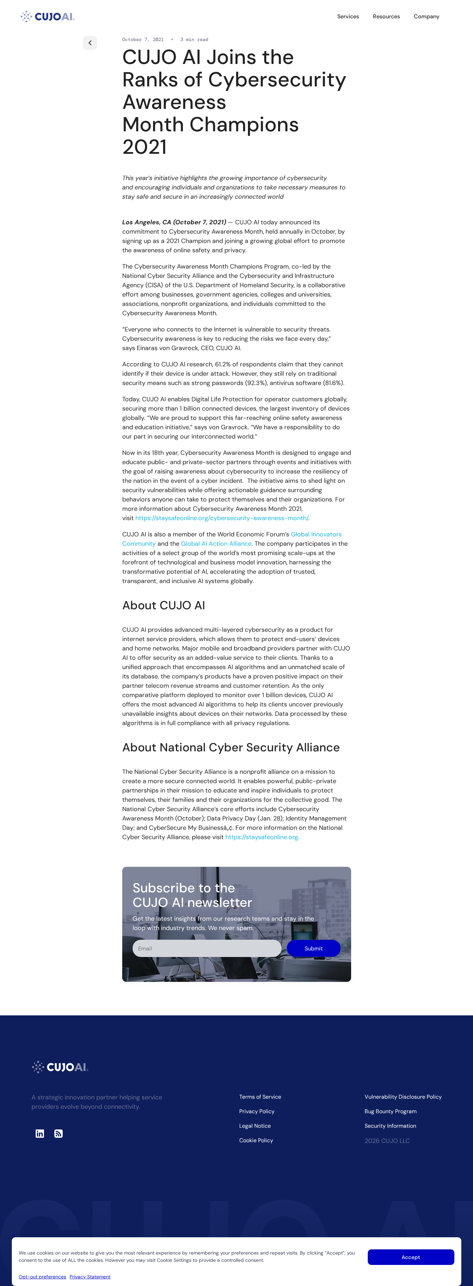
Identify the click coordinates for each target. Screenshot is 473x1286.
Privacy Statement (90, 1277)
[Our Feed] (58, 1133)
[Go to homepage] (47, 17)
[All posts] (90, 43)
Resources (386, 16)
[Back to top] (462, 1252)
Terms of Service (260, 1096)
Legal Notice (255, 1125)
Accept (411, 1257)
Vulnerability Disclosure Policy (403, 1096)
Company (426, 16)
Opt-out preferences (42, 1277)
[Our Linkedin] (40, 1133)
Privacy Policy (257, 1111)
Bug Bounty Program (391, 1111)
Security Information (390, 1125)
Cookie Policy (256, 1140)
